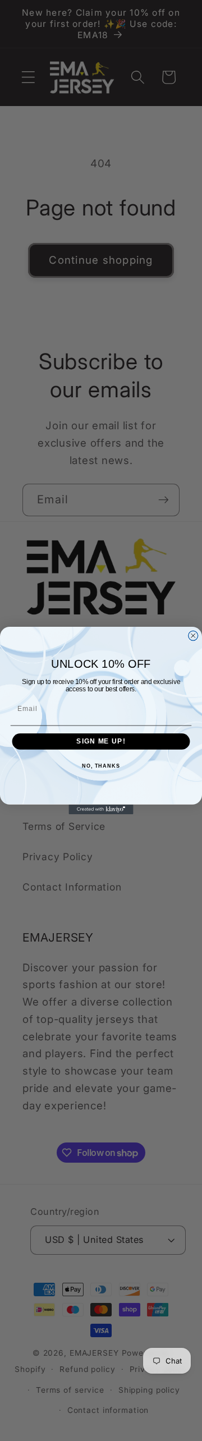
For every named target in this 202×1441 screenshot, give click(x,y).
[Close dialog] (193, 635)
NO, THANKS (101, 766)
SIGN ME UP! (100, 741)
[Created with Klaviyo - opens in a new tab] (100, 809)
